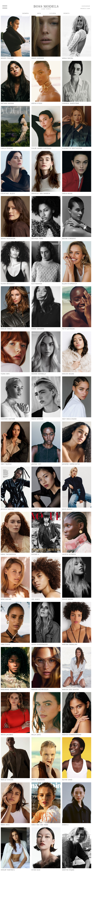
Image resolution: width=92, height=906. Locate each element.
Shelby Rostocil (8, 870)
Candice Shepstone (70, 103)
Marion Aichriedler (40, 689)
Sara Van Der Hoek (40, 825)
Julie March (67, 509)
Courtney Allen (8, 193)
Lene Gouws (6, 599)
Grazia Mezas (68, 374)
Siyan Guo (36, 870)
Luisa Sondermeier (40, 644)
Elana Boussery (8, 284)
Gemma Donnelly (39, 374)
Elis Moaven (37, 284)
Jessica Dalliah (7, 509)
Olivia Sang (67, 780)
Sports (66, 13)
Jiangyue (35, 509)
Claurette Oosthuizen (72, 148)
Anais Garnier (38, 58)
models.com (85, 8)
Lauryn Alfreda (69, 554)
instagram (86, 6)
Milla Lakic (36, 735)
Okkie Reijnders (38, 780)
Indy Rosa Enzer (69, 419)
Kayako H (35, 554)
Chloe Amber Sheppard (41, 148)
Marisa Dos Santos (70, 689)
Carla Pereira (7, 148)
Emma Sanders (38, 329)
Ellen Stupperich (69, 284)
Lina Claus (5, 644)
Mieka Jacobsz (7, 735)
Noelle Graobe (7, 780)
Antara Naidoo (7, 103)
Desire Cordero (69, 239)
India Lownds (37, 419)
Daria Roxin (67, 193)
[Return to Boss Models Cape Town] (46, 7)
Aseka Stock (37, 103)
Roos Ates (5, 825)
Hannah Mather (8, 419)
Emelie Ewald (6, 329)
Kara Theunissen (8, 554)
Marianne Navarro (9, 689)
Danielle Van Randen (41, 193)
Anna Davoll (67, 58)
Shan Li (65, 825)
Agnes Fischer (7, 58)
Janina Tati (36, 464)
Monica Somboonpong (71, 735)
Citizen (53, 13)
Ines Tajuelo (6, 464)
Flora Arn (5, 374)
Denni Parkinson (8, 239)
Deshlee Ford (37, 239)
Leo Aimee (36, 599)
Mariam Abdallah (69, 644)
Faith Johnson (68, 329)
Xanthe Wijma (68, 870)
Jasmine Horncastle (71, 464)
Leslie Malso (67, 599)
